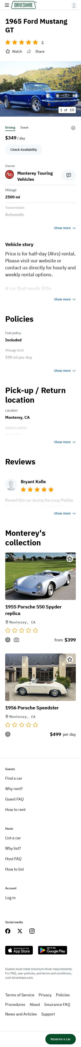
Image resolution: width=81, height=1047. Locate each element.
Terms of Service (19, 994)
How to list (14, 869)
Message (69, 175)
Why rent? (14, 788)
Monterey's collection (25, 538)
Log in (10, 897)
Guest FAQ (14, 799)
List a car (13, 837)
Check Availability (23, 149)
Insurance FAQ (57, 1004)
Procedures (15, 1004)
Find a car (13, 778)
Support (48, 1014)
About (35, 1004)
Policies (63, 994)
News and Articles (21, 1014)
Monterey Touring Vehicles (35, 176)
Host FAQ (13, 858)
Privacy (45, 994)
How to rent (15, 809)
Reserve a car (61, 1039)
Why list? (13, 848)
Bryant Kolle (33, 481)
